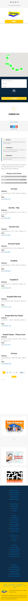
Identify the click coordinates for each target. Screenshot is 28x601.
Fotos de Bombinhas (14, 567)
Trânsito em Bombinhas (14, 576)
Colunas (14, 540)
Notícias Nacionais (14, 496)
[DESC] (26, 183)
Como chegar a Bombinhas (14, 569)
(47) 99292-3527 (6, 288)
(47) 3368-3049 (6, 218)
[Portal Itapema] (14, 14)
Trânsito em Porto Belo (14, 556)
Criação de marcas (7, 585)
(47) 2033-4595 (6, 252)
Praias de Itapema (14, 522)
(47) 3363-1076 (6, 344)
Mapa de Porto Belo (14, 551)
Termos (25, 585)
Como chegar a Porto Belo (14, 549)
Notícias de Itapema (14, 490)
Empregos (14, 510)
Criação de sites (20, 584)
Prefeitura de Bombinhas (14, 573)
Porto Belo (14, 545)
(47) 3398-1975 (6, 199)
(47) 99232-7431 (6, 326)
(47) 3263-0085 (6, 235)
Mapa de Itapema (14, 526)
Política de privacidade (17, 585)
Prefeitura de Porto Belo (14, 554)
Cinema (14, 538)
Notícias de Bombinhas (14, 492)
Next (22, 372)
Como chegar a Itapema (14, 524)
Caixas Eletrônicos (14, 504)
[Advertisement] (14, 38)
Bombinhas (14, 565)
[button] (11, 66)
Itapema (14, 515)
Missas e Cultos (14, 506)
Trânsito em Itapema (14, 531)
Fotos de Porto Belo (14, 547)
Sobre (6, 584)
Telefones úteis (14, 508)
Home (11, 122)
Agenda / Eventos (14, 535)
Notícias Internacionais (14, 499)
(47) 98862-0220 (6, 363)
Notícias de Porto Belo (14, 494)
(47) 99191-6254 (6, 307)
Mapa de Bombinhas (14, 571)
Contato (14, 587)
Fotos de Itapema (14, 517)
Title (23, 179)
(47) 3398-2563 (6, 271)
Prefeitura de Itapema (14, 528)
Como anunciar (12, 584)
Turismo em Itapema (14, 519)
